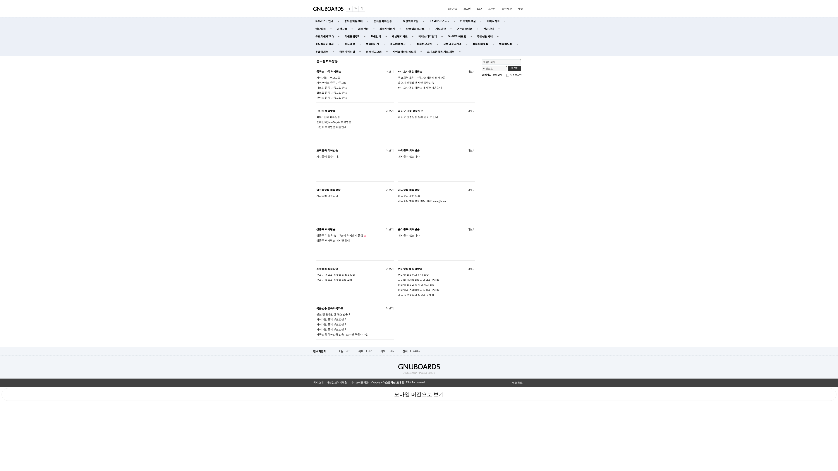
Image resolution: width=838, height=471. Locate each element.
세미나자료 (493, 21)
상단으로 (517, 382)
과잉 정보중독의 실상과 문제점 (416, 295)
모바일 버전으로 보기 (419, 394)
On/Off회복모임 (457, 36)
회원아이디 (489, 62)
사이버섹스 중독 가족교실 (331, 82)
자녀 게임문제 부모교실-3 (331, 319)
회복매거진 (372, 44)
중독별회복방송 (383, 21)
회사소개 (318, 382)
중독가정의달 (347, 51)
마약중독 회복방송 (409, 150)
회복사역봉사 (387, 28)
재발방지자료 (400, 36)
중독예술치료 (398, 44)
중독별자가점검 (324, 44)
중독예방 (350, 44)
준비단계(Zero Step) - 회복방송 (333, 122)
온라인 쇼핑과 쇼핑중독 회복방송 (335, 274)
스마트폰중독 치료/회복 (441, 51)
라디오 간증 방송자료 (410, 111)
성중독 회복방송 (325, 229)
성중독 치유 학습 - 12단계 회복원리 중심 (339, 235)
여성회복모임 (411, 21)
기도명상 (440, 28)
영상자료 (342, 28)
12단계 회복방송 (325, 111)
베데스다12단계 (428, 36)
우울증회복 (321, 51)
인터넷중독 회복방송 (410, 268)
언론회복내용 (464, 28)
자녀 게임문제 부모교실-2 (331, 324)
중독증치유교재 (353, 21)
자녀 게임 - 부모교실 (328, 77)
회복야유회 (505, 44)
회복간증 (363, 28)
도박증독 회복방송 (327, 150)
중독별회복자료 (415, 28)
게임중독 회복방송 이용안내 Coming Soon (422, 201)
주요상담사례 (485, 36)
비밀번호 (488, 68)
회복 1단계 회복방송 (328, 117)
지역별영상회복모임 (404, 51)
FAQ (479, 8)
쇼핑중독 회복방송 (327, 268)
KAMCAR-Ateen (439, 21)
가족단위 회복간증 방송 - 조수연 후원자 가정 (342, 334)
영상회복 (320, 28)
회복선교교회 (374, 51)
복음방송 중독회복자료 (329, 308)
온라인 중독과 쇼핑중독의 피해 (334, 280)
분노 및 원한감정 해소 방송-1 (333, 314)
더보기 (390, 71)
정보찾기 (497, 74)
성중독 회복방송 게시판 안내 (333, 240)
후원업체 (376, 36)
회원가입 (452, 8)
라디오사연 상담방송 (410, 71)
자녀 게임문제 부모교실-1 (331, 329)
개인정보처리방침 (336, 382)
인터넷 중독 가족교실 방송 (331, 97)
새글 (520, 8)
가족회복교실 (468, 21)
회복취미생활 (480, 44)
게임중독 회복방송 (409, 189)
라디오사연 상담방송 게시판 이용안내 (420, 87)
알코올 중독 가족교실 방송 (331, 92)
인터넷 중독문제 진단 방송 (413, 274)
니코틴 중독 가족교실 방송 (331, 87)
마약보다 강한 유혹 (409, 196)
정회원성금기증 (452, 44)
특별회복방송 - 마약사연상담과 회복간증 (421, 77)
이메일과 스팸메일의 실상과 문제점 (418, 290)
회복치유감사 (424, 44)
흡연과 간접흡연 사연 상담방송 (416, 82)
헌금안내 (488, 28)
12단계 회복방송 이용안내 (331, 127)
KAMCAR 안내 (324, 21)
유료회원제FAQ (324, 36)
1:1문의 (491, 8)
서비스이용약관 (359, 382)
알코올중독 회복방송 (328, 189)
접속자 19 (507, 8)
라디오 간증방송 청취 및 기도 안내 (418, 117)
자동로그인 (516, 74)
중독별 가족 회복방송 (328, 71)
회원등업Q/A (352, 36)
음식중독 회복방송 (409, 229)
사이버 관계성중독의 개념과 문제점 (418, 280)
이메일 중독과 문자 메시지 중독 (416, 285)
